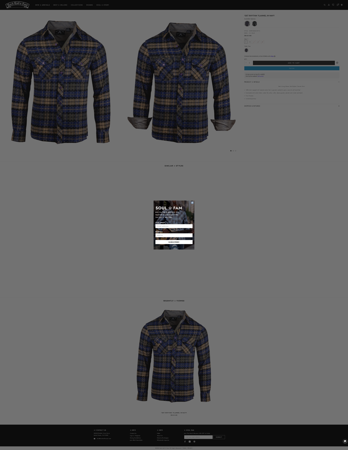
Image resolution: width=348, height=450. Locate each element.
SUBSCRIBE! (174, 242)
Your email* (160, 223)
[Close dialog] (192, 203)
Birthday (159, 232)
